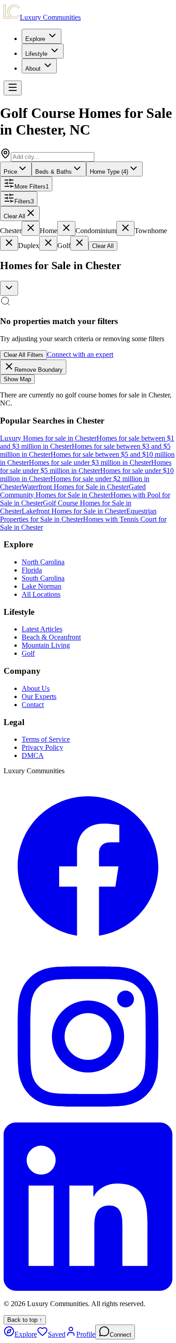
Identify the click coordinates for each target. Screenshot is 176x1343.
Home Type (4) (109, 171)
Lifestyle (36, 53)
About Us (36, 688)
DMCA (33, 755)
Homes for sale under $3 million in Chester (90, 462)
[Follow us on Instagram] (88, 1118)
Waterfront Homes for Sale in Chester (75, 487)
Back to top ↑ (24, 1319)
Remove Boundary (38, 369)
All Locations (41, 594)
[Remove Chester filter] (31, 228)
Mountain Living (46, 645)
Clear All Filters (23, 355)
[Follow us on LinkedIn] (88, 1288)
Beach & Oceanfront (51, 637)
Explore (35, 39)
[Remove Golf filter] (79, 243)
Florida (32, 570)
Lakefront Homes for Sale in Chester (74, 511)
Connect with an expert (80, 354)
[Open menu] (13, 88)
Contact (33, 704)
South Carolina (43, 578)
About (33, 68)
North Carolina (43, 562)
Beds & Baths (53, 171)
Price (10, 171)
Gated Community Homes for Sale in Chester (73, 491)
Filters (24, 201)
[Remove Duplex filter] (48, 243)
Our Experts (39, 696)
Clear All (14, 216)
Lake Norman (41, 586)
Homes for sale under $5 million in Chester (85, 466)
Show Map (17, 379)
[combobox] (9, 288)
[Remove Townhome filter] (9, 243)
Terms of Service (46, 739)
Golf (28, 653)
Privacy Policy (42, 747)
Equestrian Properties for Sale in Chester (78, 515)
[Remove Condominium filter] (125, 228)
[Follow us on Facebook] (88, 948)
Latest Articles (42, 629)
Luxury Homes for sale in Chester (48, 438)
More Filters (31, 186)
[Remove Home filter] (66, 228)
